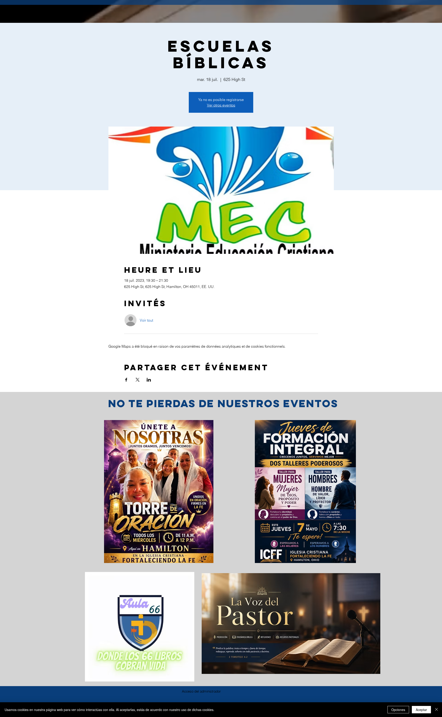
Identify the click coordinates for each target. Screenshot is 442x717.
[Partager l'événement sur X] (137, 380)
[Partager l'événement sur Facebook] (126, 380)
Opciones (398, 709)
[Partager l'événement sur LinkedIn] (149, 380)
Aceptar (421, 709)
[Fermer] (436, 709)
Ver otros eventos (221, 105)
